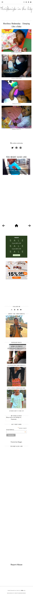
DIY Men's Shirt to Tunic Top (16, 411)
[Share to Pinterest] (20, 148)
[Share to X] (12, 148)
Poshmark (13, 419)
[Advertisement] (16, 201)
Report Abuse (16, 564)
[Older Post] (29, 226)
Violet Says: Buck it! (16, 170)
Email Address (16, 429)
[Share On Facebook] (16, 148)
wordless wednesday (17, 143)
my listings (17, 417)
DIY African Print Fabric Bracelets (16, 365)
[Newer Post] (4, 226)
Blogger (20, 442)
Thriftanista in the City (14, 590)
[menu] (2, 2)
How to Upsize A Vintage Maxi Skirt (16, 388)
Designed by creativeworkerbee (16, 593)
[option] (16, 166)
